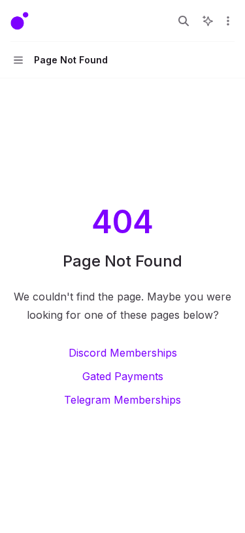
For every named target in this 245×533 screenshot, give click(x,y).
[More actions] (228, 21)
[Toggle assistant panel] (208, 21)
